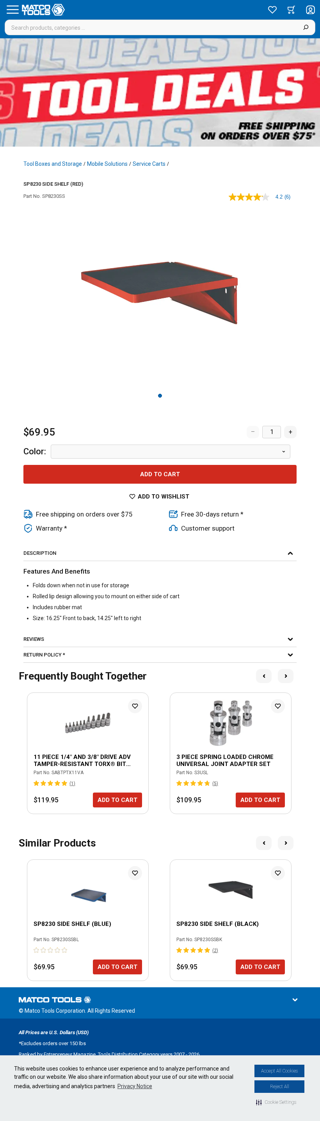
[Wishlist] (272, 9)
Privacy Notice (134, 1086)
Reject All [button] (279, 1086)
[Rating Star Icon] (37, 783)
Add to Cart (160, 474)
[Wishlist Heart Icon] (135, 706)
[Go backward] (264, 676)
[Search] (305, 27)
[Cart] (291, 9)
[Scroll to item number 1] (160, 396)
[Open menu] (12, 10)
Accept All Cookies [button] (279, 1071)
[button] (276, 1102)
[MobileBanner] (160, 92)
